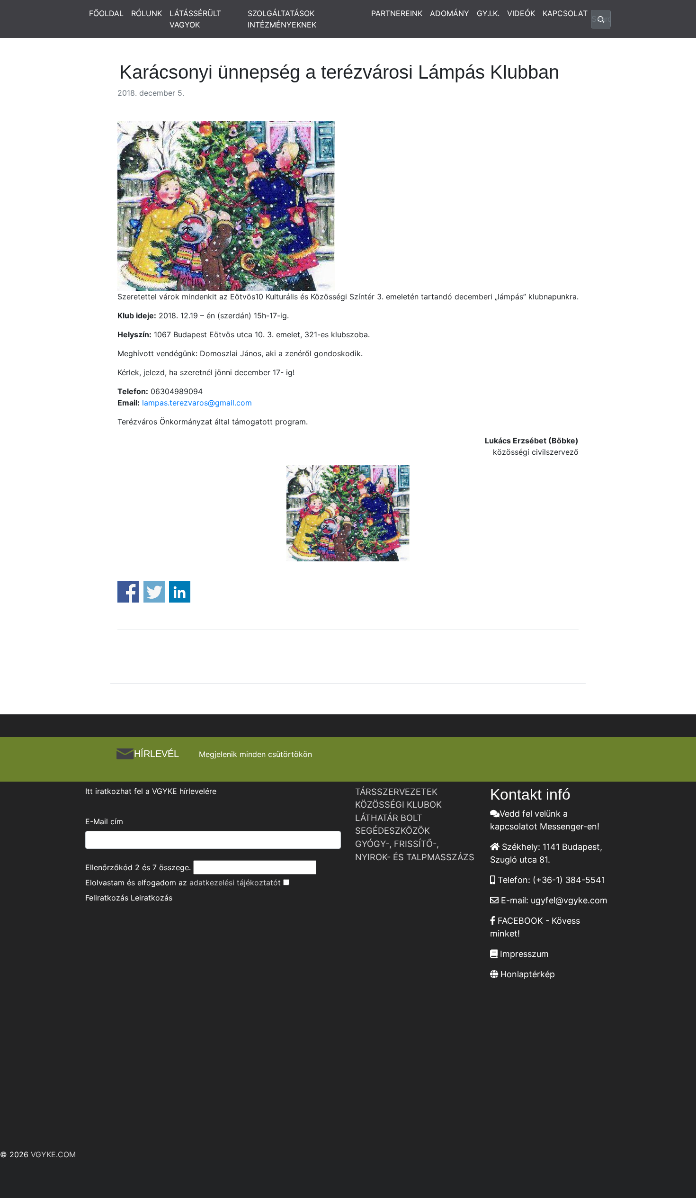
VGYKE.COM (53, 1154)
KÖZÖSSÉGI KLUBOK (398, 804)
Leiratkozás (151, 897)
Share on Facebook (128, 592)
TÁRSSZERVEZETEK (396, 791)
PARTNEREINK (396, 13)
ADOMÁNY (449, 13)
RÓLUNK (146, 13)
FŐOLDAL (106, 13)
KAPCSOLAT (565, 13)
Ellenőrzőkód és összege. (138, 867)
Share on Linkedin (179, 592)
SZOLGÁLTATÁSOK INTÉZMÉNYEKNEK (282, 19)
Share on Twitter (154, 592)
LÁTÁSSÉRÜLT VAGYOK (195, 19)
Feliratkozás (106, 897)
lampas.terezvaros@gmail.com (197, 402)
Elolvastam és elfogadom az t (183, 882)
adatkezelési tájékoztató (233, 882)
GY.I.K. (488, 13)
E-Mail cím (104, 821)
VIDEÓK (521, 13)
